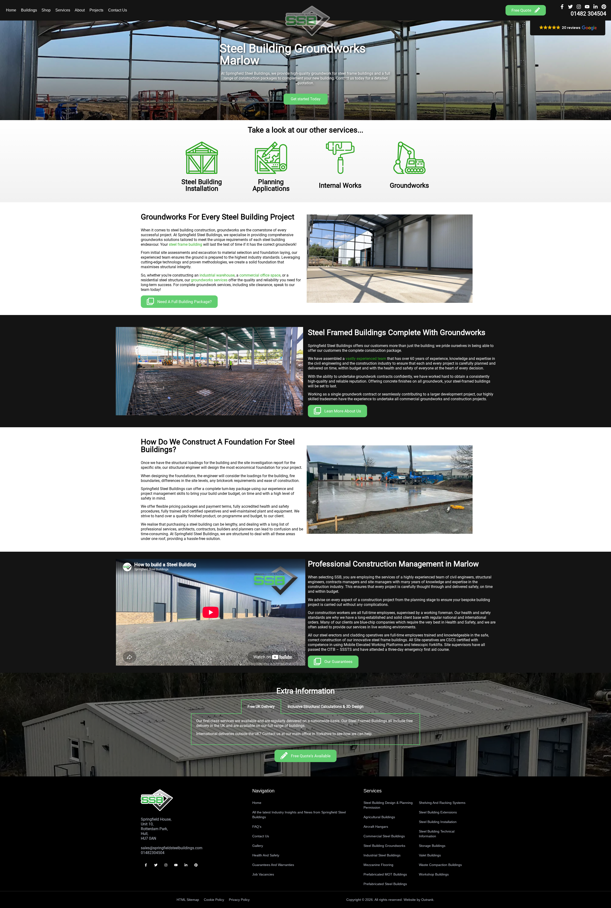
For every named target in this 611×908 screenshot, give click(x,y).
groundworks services (209, 280)
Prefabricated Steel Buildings (385, 884)
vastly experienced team (366, 358)
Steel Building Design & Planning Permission (388, 805)
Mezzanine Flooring (378, 865)
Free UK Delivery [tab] (261, 706)
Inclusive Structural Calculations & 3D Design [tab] (325, 706)
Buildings (29, 10)
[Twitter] (570, 6)
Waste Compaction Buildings (440, 865)
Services (62, 10)
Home (11, 10)
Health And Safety (265, 855)
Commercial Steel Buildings (384, 836)
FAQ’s (256, 826)
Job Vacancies (263, 874)
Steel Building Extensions (438, 812)
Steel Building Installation (438, 822)
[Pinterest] (603, 6)
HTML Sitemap (188, 900)
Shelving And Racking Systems (442, 803)
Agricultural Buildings (379, 817)
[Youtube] (587, 6)
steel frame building (185, 244)
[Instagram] (578, 6)
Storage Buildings (432, 846)
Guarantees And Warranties (273, 865)
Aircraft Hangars (375, 826)
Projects (96, 10)
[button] (568, 28)
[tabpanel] (305, 729)
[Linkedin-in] (595, 6)
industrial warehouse (217, 275)
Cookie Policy (214, 900)
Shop (46, 10)
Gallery (257, 846)
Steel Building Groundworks (384, 846)
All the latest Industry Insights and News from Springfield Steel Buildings (299, 814)
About (80, 10)
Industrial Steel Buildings (381, 855)
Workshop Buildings (434, 874)
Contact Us (117, 10)
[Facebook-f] (562, 6)
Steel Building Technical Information (436, 833)
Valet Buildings (430, 855)
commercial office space (259, 275)
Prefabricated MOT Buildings (385, 874)
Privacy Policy (239, 900)
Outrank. (427, 900)
